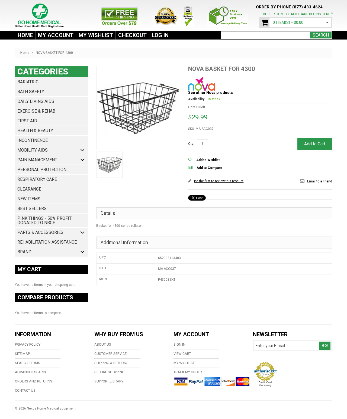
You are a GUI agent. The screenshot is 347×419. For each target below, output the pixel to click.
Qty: (191, 144)
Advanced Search (31, 372)
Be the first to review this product (218, 181)
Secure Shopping (109, 372)
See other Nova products (210, 92)
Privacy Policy (27, 344)
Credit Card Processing (265, 384)
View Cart (182, 353)
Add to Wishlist (208, 160)
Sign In (179, 344)
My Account (55, 35)
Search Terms (27, 363)
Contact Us (25, 390)
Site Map (22, 353)
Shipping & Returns (111, 363)
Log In (160, 35)
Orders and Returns (33, 381)
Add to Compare (209, 168)
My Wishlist (96, 35)
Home (25, 35)
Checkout (132, 35)
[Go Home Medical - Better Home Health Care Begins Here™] (40, 10)
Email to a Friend (319, 181)
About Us (102, 344)
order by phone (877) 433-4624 (289, 7)
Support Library (108, 381)
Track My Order (188, 372)
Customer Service (110, 353)
